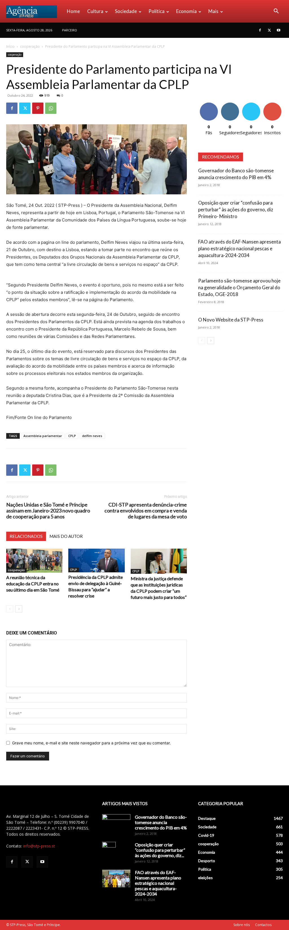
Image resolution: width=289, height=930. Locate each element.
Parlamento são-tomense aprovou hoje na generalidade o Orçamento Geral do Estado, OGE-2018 (239, 287)
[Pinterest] (37, 108)
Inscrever (272, 105)
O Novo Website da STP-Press (230, 320)
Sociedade (126, 11)
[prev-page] (9, 608)
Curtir (209, 105)
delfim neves (92, 436)
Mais (213, 11)
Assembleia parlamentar (42, 436)
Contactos (263, 924)
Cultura (95, 11)
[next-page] (18, 608)
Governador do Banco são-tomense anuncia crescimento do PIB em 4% (161, 822)
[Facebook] (260, 30)
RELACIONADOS (26, 536)
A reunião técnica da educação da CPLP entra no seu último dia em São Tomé (32, 583)
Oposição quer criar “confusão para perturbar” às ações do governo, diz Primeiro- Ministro (235, 209)
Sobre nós (241, 924)
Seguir (230, 105)
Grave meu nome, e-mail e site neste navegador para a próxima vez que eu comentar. (91, 742)
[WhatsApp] (50, 108)
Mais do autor (66, 536)
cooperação (30, 46)
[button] (276, 11)
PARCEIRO (69, 30)
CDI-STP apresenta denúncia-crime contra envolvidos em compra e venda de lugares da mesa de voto (145, 511)
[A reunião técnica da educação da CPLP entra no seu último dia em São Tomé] (34, 561)
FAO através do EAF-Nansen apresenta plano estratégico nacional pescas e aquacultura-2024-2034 (239, 248)
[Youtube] (278, 30)
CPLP (72, 436)
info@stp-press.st (39, 846)
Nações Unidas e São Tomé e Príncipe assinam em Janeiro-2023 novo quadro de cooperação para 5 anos (48, 511)
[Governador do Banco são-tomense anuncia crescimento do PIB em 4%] (116, 824)
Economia (186, 11)
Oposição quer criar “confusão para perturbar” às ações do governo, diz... (160, 850)
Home (73, 11)
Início (10, 46)
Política (156, 11)
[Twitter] (269, 30)
